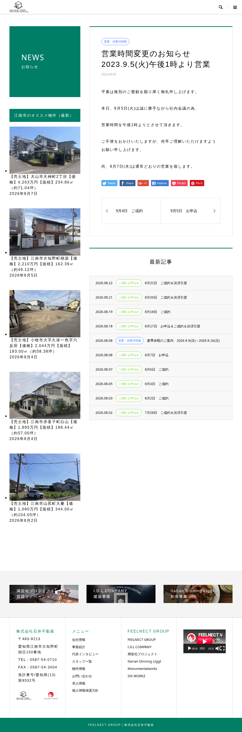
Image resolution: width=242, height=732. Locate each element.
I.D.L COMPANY (139, 647)
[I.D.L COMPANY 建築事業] (121, 601)
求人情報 (78, 683)
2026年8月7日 (23, 194)
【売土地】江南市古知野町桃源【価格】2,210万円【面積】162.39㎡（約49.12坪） (43, 264)
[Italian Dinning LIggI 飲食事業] (198, 601)
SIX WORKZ (136, 676)
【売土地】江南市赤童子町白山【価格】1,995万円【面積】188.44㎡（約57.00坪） (43, 427)
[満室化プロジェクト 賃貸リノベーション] (43, 601)
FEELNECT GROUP (142, 639)
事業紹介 (78, 647)
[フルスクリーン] (222, 648)
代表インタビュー (85, 654)
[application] (204, 641)
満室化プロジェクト (142, 654)
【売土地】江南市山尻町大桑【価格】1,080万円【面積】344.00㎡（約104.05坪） (41, 509)
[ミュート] (217, 648)
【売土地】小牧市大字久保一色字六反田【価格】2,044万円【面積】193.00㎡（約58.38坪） (43, 345)
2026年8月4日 (23, 357)
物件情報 (78, 668)
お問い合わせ (82, 676)
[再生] (189, 648)
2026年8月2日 (23, 520)
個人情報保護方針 (85, 690)
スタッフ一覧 (82, 661)
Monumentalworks (142, 668)
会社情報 (78, 639)
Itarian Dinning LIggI (144, 661)
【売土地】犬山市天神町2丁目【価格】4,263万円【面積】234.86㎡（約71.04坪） (42, 182)
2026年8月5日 (23, 275)
